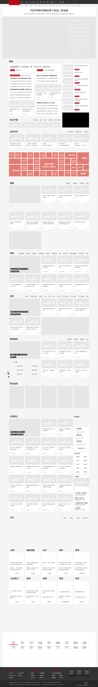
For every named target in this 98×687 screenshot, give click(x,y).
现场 (43, 201)
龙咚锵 (81, 205)
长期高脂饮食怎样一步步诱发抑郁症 (49, 591)
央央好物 (78, 5)
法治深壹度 (28, 472)
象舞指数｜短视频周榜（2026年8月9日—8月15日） (32, 568)
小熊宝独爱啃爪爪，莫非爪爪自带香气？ (65, 371)
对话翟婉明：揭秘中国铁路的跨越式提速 (65, 429)
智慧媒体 (71, 673)
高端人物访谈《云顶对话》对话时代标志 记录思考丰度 (15, 144)
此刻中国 (17, 205)
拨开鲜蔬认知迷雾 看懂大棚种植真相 (49, 504)
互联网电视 (42, 673)
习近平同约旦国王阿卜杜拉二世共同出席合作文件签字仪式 (60, 13)
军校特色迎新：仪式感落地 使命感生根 (41, 93)
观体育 (85, 456)
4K (56, 2)
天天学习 (40, 70)
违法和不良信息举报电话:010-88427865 (53, 682)
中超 (45, 296)
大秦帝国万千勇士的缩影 (80, 504)
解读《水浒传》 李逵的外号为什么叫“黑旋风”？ (65, 467)
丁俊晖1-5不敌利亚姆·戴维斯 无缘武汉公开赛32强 (81, 309)
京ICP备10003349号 (28, 684)
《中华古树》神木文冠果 (80, 493)
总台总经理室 (21, 673)
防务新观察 (21, 253)
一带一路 (35, 5)
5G (70, 5)
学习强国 (35, 120)
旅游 (46, 5)
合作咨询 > (79, 675)
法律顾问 (61, 675)
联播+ (12, 70)
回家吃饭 (61, 509)
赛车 (60, 314)
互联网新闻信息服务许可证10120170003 (16, 682)
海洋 (77, 578)
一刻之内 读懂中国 (19, 207)
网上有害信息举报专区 (56, 673)
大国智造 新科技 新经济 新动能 (47, 144)
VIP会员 (27, 296)
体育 (41, 2)
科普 (50, 5)
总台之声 (11, 673)
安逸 (47, 376)
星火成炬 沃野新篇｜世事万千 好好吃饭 (77, 43)
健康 (53, 5)
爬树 (43, 357)
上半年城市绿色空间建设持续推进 (17, 81)
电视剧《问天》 (78, 488)
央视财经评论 (13, 491)
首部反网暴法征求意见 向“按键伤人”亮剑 (32, 467)
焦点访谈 (77, 76)
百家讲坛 (61, 472)
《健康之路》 (79, 434)
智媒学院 (79, 671)
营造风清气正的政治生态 (26, 75)
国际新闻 (11, 114)
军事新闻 (38, 97)
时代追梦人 (61, 434)
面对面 (44, 434)
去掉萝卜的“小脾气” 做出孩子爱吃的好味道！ (65, 504)
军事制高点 (54, 253)
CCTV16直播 (81, 296)
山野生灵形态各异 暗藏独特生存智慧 (32, 504)
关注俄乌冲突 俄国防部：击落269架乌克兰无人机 (32, 285)
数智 (67, 5)
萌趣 (43, 376)
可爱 (63, 376)
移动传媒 (33, 677)
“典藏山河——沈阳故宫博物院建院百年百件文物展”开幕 (16, 568)
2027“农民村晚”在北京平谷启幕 (16, 591)
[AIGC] (74, 2)
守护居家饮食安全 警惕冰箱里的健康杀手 (65, 486)
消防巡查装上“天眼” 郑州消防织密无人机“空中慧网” (49, 568)
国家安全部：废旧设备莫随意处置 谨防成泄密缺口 (20, 94)
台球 (76, 314)
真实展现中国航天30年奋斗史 (81, 489)
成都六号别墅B (20, 370)
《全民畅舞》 (79, 428)
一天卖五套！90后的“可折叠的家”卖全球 (16, 504)
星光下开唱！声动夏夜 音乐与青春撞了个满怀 (16, 448)
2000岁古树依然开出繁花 (80, 494)
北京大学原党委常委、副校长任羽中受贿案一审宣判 (47, 81)
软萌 (79, 357)
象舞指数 (31, 550)
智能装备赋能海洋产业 (79, 591)
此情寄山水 (18, 70)
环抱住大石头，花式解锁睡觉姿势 (49, 371)
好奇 (63, 357)
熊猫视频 (69, 339)
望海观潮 (50, 205)
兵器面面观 (41, 253)
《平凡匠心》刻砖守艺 (73, 54)
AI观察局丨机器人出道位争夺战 (81, 196)
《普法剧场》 (79, 441)
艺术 (64, 5)
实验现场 (61, 491)
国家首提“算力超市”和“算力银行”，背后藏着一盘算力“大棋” (65, 563)
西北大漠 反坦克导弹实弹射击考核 (65, 266)
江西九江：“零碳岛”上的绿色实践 (49, 563)
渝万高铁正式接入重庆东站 (80, 92)
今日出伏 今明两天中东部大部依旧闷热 (49, 196)
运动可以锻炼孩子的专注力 (48, 597)
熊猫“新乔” (48, 357)
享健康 (85, 460)
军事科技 (48, 253)
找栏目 (73, 167)
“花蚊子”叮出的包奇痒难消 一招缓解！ (16, 222)
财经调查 (28, 453)
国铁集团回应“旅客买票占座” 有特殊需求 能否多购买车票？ (49, 222)
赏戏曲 (85, 471)
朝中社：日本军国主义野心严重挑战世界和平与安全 (47, 105)
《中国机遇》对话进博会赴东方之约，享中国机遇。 (31, 144)
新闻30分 (77, 82)
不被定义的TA (67, 205)
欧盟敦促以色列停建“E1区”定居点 (46, 102)
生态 (31, 5)
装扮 (60, 357)
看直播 (83, 174)
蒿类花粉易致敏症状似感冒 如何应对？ (54, 93)
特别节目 (85, 518)
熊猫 (47, 2)
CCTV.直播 (61, 2)
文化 (43, 5)
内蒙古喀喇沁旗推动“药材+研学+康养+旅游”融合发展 (32, 591)
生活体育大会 (78, 131)
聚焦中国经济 (57, 120)
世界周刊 (61, 453)
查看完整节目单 (81, 448)
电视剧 (64, 518)
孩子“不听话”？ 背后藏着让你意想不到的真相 (49, 448)
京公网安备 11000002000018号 (49, 684)
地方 (22, 5)
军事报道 (28, 253)
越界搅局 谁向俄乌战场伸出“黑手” (16, 467)
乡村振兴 (26, 5)
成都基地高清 (19, 366)
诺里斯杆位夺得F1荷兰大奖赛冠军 (65, 309)
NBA (49, 296)
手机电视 (41, 675)
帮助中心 (41, 677)
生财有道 (12, 509)
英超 (11, 333)
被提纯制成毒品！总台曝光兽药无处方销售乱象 (32, 448)
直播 (14, 362)
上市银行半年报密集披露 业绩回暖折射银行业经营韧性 (65, 568)
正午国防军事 (13, 290)
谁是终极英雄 (73, 253)
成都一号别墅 (34, 374)
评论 (30, 2)
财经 (37, 2)
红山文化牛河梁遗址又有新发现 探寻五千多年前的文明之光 (16, 563)
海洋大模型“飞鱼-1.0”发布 (80, 597)
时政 (22, 2)
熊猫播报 (76, 339)
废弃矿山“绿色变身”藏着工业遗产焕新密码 (77, 36)
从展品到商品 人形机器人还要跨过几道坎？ (16, 486)
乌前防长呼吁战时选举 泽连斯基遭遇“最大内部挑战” (49, 486)
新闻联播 (77, 69)
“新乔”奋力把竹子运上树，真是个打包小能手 (49, 352)
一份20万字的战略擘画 (49, 70)
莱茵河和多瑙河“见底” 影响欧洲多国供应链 (28, 110)
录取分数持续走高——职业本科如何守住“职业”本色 (81, 563)
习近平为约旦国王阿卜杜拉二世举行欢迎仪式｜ (35, 13)
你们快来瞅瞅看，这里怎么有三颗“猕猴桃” (65, 352)
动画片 (71, 518)
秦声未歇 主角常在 (78, 72)
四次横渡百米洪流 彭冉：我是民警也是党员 (49, 429)
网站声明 (11, 677)
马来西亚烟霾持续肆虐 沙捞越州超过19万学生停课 (47, 111)
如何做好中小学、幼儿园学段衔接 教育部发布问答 (20, 97)
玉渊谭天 (50, 120)
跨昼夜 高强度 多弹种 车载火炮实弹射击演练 (81, 266)
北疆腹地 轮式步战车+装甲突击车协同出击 (65, 285)
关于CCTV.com (12, 675)
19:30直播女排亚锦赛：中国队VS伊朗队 (77, 51)
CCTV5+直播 (72, 296)
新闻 (27, 2)
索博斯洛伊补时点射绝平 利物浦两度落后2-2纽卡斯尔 (32, 328)
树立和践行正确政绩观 (15, 75)
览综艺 (77, 460)
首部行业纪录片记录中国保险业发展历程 (64, 144)
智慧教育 (87, 673)
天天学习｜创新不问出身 (75, 20)
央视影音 (33, 675)
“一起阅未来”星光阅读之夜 (64, 591)
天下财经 (77, 96)
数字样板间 (70, 131)
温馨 (79, 376)
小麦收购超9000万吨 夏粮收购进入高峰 (20, 78)
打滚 (60, 376)
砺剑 (60, 253)
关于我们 (71, 671)
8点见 (40, 120)
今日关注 (44, 491)
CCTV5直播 (65, 296)
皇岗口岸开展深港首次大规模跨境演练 (47, 75)
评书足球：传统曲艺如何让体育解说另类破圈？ (32, 563)
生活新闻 (51, 97)
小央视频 (64, 183)
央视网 (32, 673)
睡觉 (76, 376)
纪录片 (78, 518)
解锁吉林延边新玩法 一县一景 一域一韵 (32, 597)
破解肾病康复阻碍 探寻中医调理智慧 (32, 486)
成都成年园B (19, 374)
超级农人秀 (28, 509)
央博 (39, 5)
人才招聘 (61, 677)
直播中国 (52, 2)
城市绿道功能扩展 (28, 81)
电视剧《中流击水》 (79, 498)
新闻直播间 (77, 89)
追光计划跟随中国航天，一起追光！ (80, 144)
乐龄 (57, 5)
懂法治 (77, 471)
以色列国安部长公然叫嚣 (80, 222)
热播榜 (84, 158)
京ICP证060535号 (12, 684)
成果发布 (87, 671)
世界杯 (40, 296)
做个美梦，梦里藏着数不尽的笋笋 (81, 352)
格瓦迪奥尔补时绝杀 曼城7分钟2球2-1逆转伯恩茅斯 (16, 328)
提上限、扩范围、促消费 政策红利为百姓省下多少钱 (21, 92)
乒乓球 (58, 296)
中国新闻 (77, 103)
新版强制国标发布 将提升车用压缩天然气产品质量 (20, 86)
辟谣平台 (54, 675)
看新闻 (77, 456)
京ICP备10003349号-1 (36, 684)
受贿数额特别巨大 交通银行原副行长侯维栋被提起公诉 (65, 222)
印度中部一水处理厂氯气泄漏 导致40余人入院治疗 (47, 113)
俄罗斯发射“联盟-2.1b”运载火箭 (15, 110)
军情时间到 (81, 253)
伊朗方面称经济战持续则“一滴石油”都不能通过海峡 (47, 108)
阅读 (60, 5)
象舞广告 (20, 675)
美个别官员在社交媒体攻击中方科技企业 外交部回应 (21, 83)
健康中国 (44, 453)
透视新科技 (45, 509)
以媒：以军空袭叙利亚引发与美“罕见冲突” (16, 285)
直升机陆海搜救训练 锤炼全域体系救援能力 (49, 285)
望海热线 (54, 677)
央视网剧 (73, 183)
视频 (34, 2)
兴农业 (85, 468)
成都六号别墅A (35, 366)
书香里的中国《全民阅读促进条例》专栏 (65, 597)
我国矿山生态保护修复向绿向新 (81, 65)
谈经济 (77, 468)
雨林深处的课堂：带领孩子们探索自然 (16, 597)
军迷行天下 (65, 253)
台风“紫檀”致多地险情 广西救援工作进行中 (49, 266)
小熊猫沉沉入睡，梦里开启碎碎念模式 (81, 371)
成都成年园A (34, 370)
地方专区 (16, 171)
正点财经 (77, 109)
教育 (44, 2)
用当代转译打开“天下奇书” (80, 509)
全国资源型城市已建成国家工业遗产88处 (21, 89)
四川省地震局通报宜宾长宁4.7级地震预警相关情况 (47, 78)
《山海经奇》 (78, 508)
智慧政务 (79, 673)
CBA (53, 296)
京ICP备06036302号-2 (20, 684)
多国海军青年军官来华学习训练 (81, 285)
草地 (76, 357)
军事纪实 (34, 253)
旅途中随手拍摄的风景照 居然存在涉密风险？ (49, 467)
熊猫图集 (82, 339)
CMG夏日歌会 (13, 453)
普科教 (85, 464)
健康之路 (28, 491)
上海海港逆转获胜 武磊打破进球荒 (49, 309)
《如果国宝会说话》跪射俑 (81, 503)
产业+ (74, 5)
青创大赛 (82, 183)
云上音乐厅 (86, 131)
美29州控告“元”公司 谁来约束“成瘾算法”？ (65, 448)
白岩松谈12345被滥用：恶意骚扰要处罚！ (65, 196)
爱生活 (77, 464)
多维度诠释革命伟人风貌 (80, 499)
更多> (87, 183)
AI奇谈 (33, 205)
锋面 (45, 120)
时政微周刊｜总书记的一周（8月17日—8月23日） (31, 67)
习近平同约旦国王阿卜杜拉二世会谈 (49, 10)
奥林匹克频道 (34, 296)
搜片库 (80, 167)
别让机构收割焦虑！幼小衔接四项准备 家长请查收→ (81, 568)
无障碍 (79, 3)
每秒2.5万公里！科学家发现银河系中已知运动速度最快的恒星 (32, 223)
